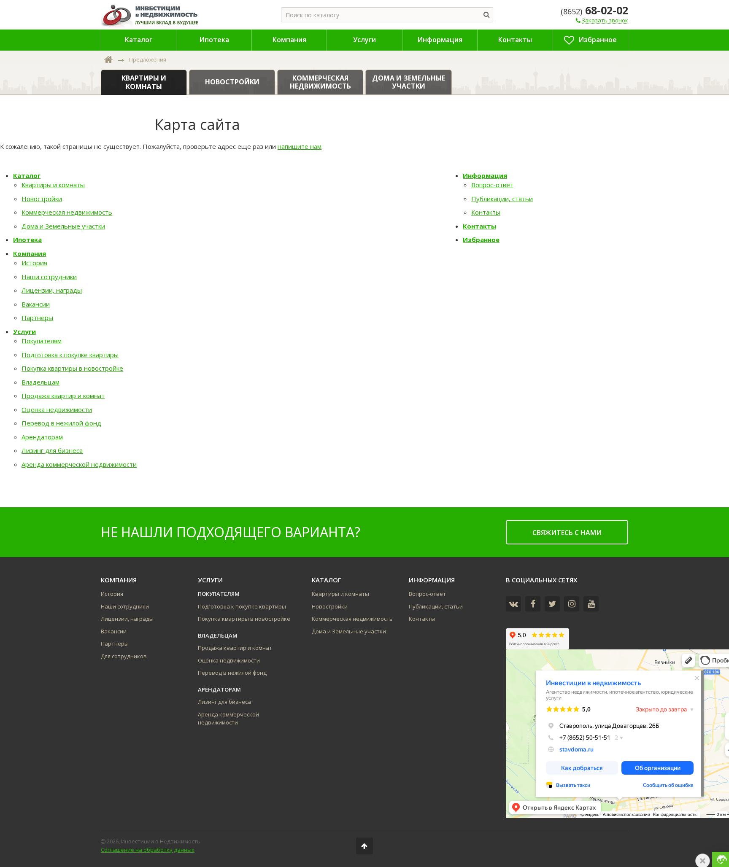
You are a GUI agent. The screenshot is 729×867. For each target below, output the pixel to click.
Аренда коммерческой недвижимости (79, 464)
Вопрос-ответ (492, 184)
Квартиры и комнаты (53, 184)
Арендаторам (42, 437)
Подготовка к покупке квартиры (70, 354)
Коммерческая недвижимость (67, 212)
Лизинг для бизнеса (52, 450)
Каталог (26, 175)
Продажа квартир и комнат (63, 395)
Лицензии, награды (52, 290)
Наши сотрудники (49, 276)
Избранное (481, 239)
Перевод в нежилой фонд (61, 423)
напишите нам (299, 146)
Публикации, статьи (502, 198)
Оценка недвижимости (57, 409)
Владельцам (40, 382)
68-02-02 (594, 10)
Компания (29, 253)
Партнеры (37, 317)
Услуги (24, 331)
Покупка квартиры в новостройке (72, 368)
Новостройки (42, 198)
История (34, 262)
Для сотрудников (124, 656)
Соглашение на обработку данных (147, 850)
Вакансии (36, 304)
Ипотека (27, 239)
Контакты (485, 212)
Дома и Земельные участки (63, 226)
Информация (485, 175)
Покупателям (42, 341)
